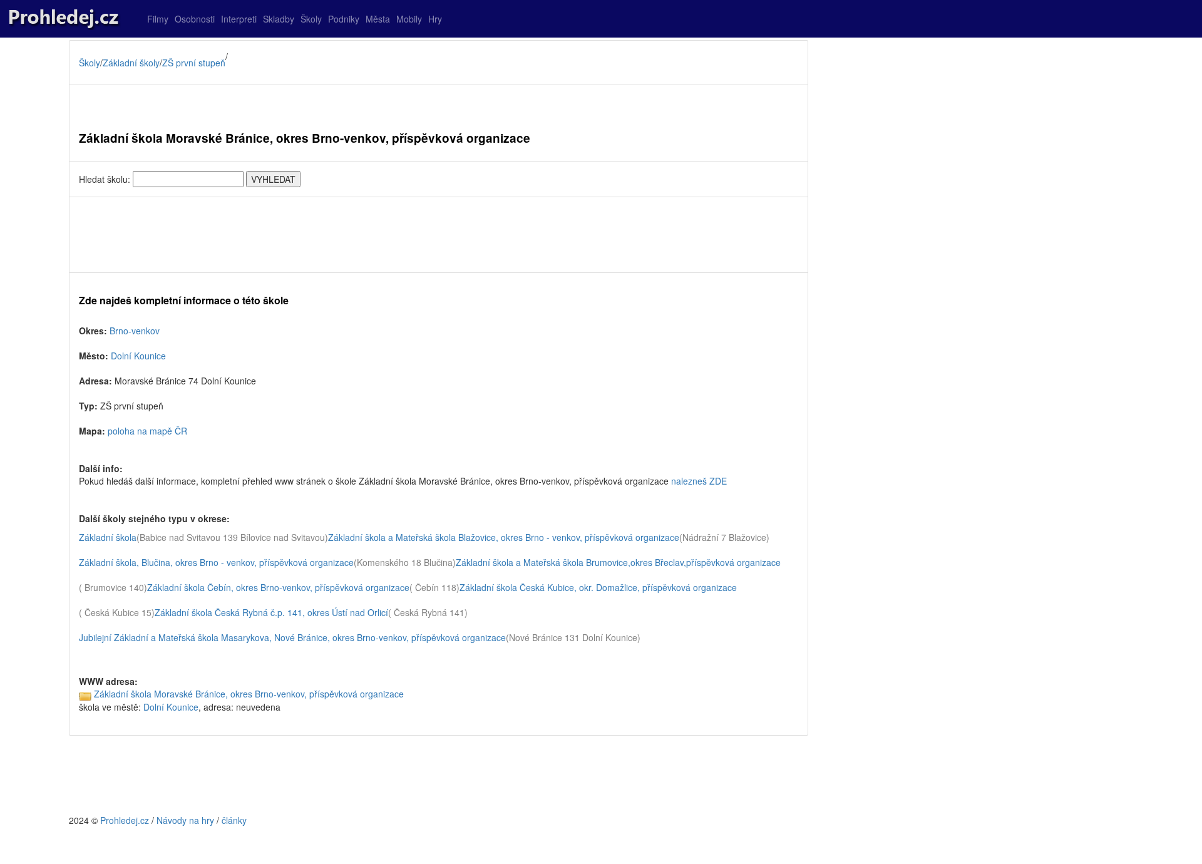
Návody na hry (185, 820)
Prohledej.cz (124, 820)
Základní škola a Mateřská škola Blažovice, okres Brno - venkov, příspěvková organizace (503, 537)
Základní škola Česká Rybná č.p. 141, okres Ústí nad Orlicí (271, 612)
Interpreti (239, 19)
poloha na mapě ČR (147, 430)
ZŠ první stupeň (193, 62)
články (234, 820)
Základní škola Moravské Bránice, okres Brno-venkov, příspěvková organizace (249, 693)
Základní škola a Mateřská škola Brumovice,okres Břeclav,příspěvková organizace (618, 562)
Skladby (278, 19)
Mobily (409, 19)
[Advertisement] (438, 235)
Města (378, 19)
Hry (435, 19)
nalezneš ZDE (699, 481)
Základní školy (131, 62)
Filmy (157, 19)
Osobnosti (195, 19)
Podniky (343, 19)
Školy (311, 19)
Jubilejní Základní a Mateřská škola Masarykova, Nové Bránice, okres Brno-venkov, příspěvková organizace (292, 637)
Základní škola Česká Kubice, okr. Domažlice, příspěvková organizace (598, 587)
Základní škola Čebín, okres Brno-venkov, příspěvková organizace (278, 587)
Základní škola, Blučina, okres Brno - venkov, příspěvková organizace (216, 562)
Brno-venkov (135, 330)
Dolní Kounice (138, 355)
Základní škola (107, 537)
